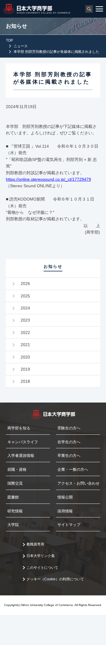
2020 (25, 357)
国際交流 (15, 483)
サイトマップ (68, 524)
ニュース (21, 46)
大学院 (13, 524)
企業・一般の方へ (72, 469)
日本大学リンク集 (40, 556)
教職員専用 (35, 544)
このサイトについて (42, 568)
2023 (25, 320)
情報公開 (65, 497)
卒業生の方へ (68, 455)
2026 (25, 283)
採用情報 (65, 511)
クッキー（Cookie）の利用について (55, 579)
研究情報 (15, 511)
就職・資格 (16, 469)
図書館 (13, 497)
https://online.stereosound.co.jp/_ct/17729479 (48, 179)
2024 (25, 308)
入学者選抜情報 (20, 455)
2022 (25, 332)
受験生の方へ (68, 428)
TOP (9, 40)
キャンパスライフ (22, 442)
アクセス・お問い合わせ (78, 483)
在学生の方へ (68, 442)
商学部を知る (18, 428)
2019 (25, 369)
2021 (25, 344)
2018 (25, 381)
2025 (25, 296)
